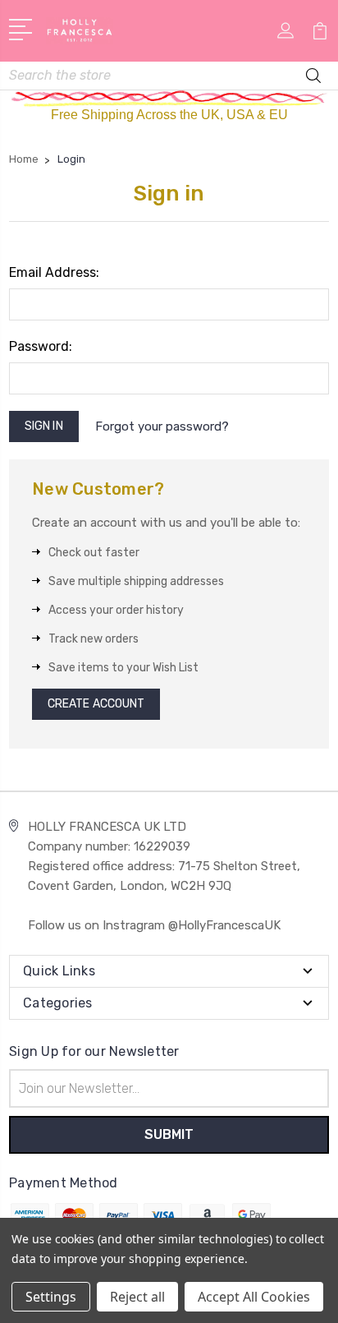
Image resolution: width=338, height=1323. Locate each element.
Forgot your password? (162, 426)
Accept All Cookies (254, 1297)
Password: (40, 346)
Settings (50, 1297)
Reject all (137, 1297)
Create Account (96, 704)
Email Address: (54, 272)
